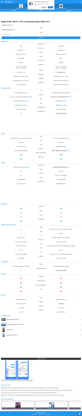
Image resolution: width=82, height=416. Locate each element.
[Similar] (30, 97)
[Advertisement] (41, 16)
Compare (41, 37)
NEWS (41, 10)
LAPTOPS (68, 10)
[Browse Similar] (23, 105)
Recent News (5, 385)
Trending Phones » (7, 399)
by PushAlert (31, 8)
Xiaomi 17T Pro (17, 408)
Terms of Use (41, 414)
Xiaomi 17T (51, 408)
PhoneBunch (8, 2)
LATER (43, 7)
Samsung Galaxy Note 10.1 (61, 8)
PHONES (14, 10)
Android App (34, 414)
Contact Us (48, 414)
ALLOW (50, 7)
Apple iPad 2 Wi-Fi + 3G (21, 8)
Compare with (6, 315)
